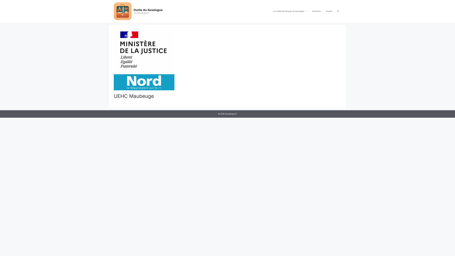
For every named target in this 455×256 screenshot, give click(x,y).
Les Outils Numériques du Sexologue (288, 11)
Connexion (316, 11)
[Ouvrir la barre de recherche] (338, 11)
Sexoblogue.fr (231, 114)
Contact (329, 11)
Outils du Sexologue (148, 10)
